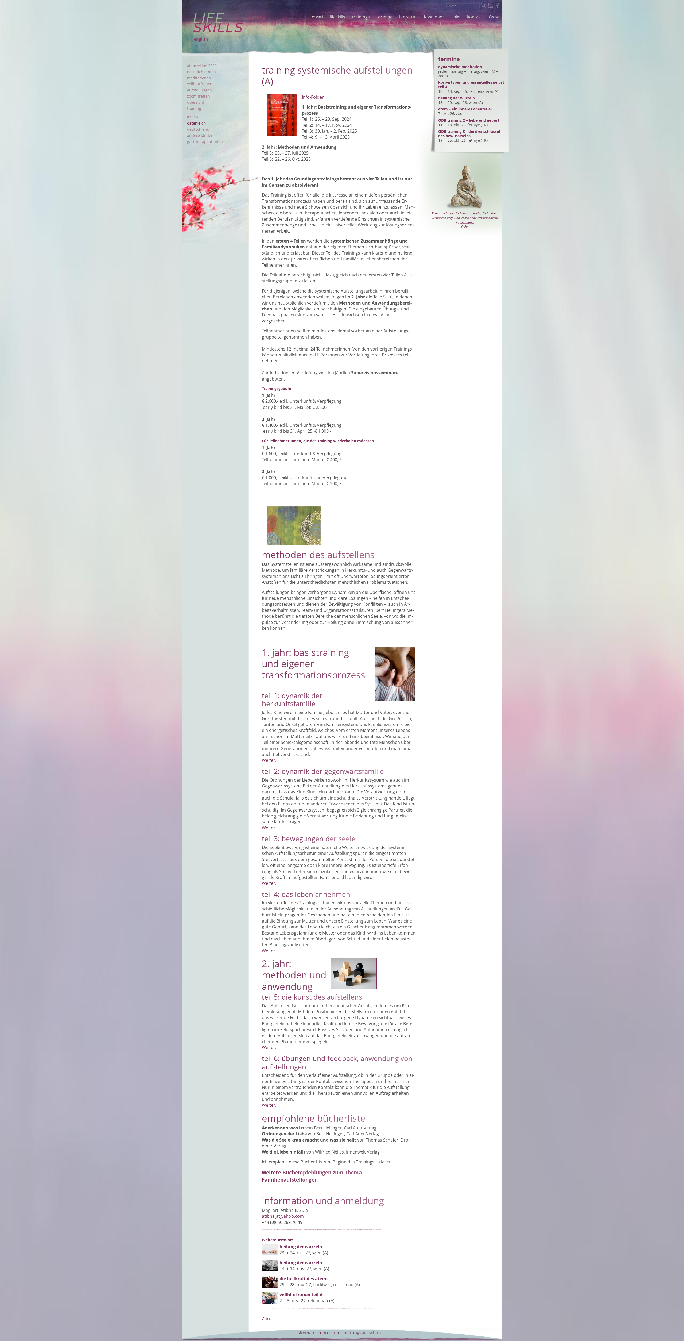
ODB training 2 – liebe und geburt (468, 120)
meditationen (199, 77)
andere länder (200, 135)
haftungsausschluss (364, 1333)
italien (192, 117)
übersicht (195, 102)
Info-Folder (313, 97)
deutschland (198, 129)
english (201, 39)
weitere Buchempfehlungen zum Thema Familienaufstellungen (312, 1176)
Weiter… (270, 760)
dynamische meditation (460, 66)
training (194, 108)
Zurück (269, 1318)
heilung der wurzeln (456, 98)
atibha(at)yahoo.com (283, 1216)
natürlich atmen (201, 71)
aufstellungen (199, 90)
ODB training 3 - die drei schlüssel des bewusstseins (469, 134)
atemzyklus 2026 (202, 65)
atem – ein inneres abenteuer (465, 109)
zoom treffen (198, 96)
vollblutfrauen (199, 83)
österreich (196, 123)
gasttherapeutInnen (205, 141)
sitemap (306, 1333)
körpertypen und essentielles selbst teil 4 (471, 84)
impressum (328, 1333)
